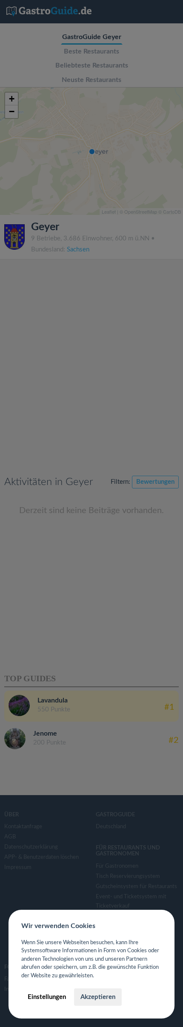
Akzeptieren (97, 997)
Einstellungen (47, 997)
